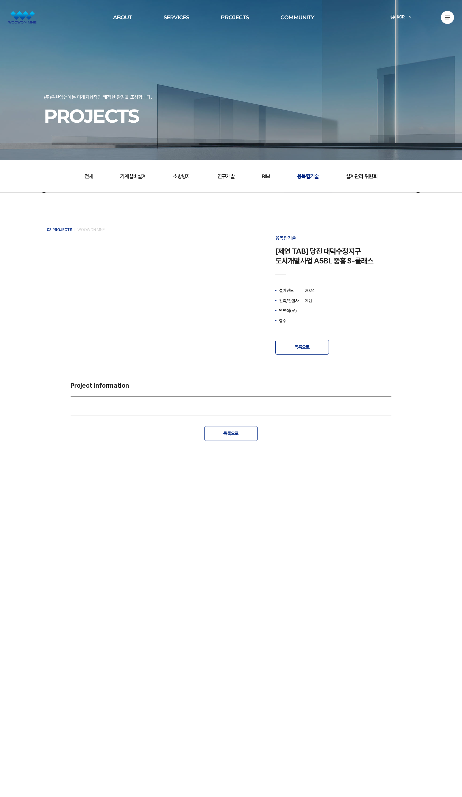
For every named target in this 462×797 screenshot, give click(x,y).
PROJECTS (235, 17)
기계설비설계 (133, 176)
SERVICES (177, 17)
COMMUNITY (297, 17)
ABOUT (122, 17)
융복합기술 (308, 176)
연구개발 (226, 176)
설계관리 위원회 (362, 176)
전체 (88, 176)
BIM (266, 176)
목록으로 (302, 347)
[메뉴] (447, 17)
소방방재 (182, 176)
